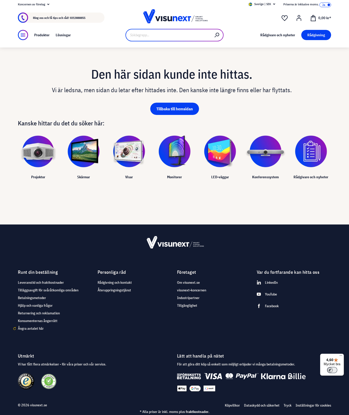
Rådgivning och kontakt (115, 282)
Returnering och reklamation (39, 313)
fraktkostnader (197, 411)
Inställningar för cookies (313, 405)
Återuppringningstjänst (114, 290)
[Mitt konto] (299, 18)
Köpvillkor (232, 405)
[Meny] (23, 35)
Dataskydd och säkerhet (262, 405)
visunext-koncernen (191, 290)
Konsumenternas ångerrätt (37, 320)
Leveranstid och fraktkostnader (41, 282)
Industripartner (188, 297)
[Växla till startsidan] (174, 18)
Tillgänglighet (187, 305)
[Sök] (217, 35)
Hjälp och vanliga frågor (35, 305)
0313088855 (77, 18)
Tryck (288, 405)
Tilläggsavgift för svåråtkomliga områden (48, 290)
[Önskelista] (285, 18)
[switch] (332, 370)
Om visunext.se (188, 282)
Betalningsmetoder (32, 297)
